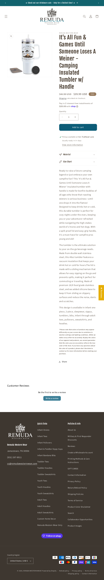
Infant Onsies (43, 430)
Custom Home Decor (46, 518)
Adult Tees (42, 499)
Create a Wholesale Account (80, 452)
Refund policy (64, 571)
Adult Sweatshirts (45, 512)
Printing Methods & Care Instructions (79, 460)
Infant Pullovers (44, 442)
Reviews (71, 446)
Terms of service (91, 571)
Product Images (75, 525)
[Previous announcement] (5, 3)
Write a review (52, 398)
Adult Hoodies (43, 506)
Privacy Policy (74, 481)
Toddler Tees (43, 461)
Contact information (89, 574)
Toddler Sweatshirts (46, 474)
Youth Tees (42, 480)
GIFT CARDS (73, 468)
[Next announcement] (99, 3)
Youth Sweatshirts (45, 493)
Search (71, 513)
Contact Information (77, 475)
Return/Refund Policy (77, 487)
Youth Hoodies (44, 487)
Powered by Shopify (49, 571)
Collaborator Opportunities (80, 519)
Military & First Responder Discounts (79, 438)
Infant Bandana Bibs (46, 455)
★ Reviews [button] (101, 292)
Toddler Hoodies (44, 468)
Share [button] (64, 361)
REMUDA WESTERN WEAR (32, 571)
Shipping (62, 98)
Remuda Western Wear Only (49, 525)
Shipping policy (73, 574)
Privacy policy (77, 571)
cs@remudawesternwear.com (22, 463)
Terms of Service (75, 500)
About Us (72, 430)
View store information (72, 144)
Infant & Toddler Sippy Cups (50, 449)
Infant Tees (42, 436)
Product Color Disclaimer (79, 507)
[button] (6, 16)
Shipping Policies (76, 494)
